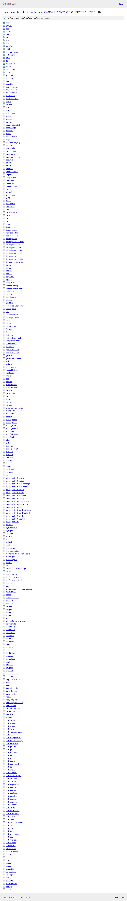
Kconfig (9, 417)
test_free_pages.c (13, 752)
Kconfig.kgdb (11, 431)
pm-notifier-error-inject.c (16, 621)
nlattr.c (8, 571)
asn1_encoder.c (12, 90)
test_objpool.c (11, 802)
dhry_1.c (9, 271)
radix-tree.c (10, 627)
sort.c (8, 682)
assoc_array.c (11, 93)
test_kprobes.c (11, 772)
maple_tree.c (11, 545)
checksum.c (10, 154)
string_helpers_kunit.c (14, 702)
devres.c (9, 265)
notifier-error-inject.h (14, 580)
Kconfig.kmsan (12, 434)
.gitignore (9, 75)
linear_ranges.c (12, 463)
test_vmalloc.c (11, 840)
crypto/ (9, 25)
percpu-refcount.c (13, 609)
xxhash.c (9, 889)
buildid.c (9, 145)
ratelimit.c (10, 635)
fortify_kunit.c (11, 344)
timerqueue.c (11, 848)
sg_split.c (9, 668)
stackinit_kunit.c (12, 688)
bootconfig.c (11, 128)
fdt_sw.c (9, 329)
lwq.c (8, 539)
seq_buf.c (9, 662)
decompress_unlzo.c (14, 253)
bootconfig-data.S (13, 125)
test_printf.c (10, 808)
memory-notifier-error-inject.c (18, 554)
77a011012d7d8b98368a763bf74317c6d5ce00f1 (68, 12)
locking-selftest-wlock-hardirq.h (18, 510)
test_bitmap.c (11, 723)
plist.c (8, 618)
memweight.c (11, 559)
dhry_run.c (10, 276)
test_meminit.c (11, 790)
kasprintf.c (10, 414)
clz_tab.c (9, 166)
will (33, 12)
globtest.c (10, 364)
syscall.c (9, 717)
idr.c (7, 379)
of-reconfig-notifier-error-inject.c (19, 589)
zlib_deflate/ (10, 63)
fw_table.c (10, 346)
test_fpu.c (10, 749)
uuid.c (8, 878)
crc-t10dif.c (10, 195)
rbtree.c (9, 638)
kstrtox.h (9, 454)
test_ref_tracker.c (12, 810)
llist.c (8, 475)
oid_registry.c (11, 592)
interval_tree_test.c (13, 387)
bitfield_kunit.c (11, 113)
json (123, 897)
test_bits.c (10, 729)
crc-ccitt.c (9, 189)
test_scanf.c (10, 816)
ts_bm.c (9, 854)
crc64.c (8, 215)
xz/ (7, 60)
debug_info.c (11, 227)
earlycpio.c (10, 291)
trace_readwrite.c (12, 851)
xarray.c (9, 886)
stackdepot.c (11, 685)
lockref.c (9, 524)
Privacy (22, 897)
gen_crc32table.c (12, 349)
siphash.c (9, 670)
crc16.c (8, 198)
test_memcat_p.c (12, 787)
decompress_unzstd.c (14, 259)
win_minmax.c (11, 883)
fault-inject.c (11, 308)
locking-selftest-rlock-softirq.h (18, 487)
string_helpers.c (12, 700)
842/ (7, 23)
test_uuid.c (10, 837)
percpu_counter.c (12, 612)
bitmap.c (9, 119)
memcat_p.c (11, 548)
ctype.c (8, 224)
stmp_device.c (11, 691)
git (27, 12)
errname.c (10, 294)
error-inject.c (11, 297)
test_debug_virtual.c (13, 738)
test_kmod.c (11, 770)
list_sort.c (9, 472)
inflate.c (9, 381)
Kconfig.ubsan (11, 437)
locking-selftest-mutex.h (15, 481)
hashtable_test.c (12, 370)
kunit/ (8, 34)
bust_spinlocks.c (12, 148)
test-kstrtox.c (11, 720)
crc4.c (8, 209)
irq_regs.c (9, 405)
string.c (9, 697)
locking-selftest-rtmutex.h (16, 495)
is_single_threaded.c (14, 411)
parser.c (9, 606)
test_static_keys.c (13, 825)
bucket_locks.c (11, 136)
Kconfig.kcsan (11, 425)
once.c (8, 595)
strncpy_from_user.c (14, 708)
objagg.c (9, 583)
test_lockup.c (11, 781)
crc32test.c (10, 206)
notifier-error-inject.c (14, 577)
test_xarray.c (11, 843)
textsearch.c (11, 845)
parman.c (9, 603)
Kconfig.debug (11, 419)
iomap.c (9, 390)
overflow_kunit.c (12, 597)
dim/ (7, 28)
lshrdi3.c (9, 536)
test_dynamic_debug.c (14, 740)
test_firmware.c (12, 743)
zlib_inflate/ (10, 69)
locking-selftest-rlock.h (15, 489)
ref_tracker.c (11, 647)
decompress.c (11, 238)
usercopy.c (10, 875)
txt (116, 897)
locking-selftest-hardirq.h (16, 478)
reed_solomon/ (12, 52)
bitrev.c (9, 122)
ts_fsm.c (9, 857)
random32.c (10, 632)
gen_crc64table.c (12, 352)
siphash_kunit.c (12, 673)
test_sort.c (10, 819)
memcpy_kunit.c (12, 551)
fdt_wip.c (9, 332)
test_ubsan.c (11, 831)
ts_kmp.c (9, 860)
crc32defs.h (10, 204)
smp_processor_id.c (13, 679)
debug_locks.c (11, 230)
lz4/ (7, 37)
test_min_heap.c (12, 793)
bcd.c (8, 107)
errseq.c (9, 300)
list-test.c (9, 466)
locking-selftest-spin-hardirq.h (17, 501)
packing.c (9, 600)
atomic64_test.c (12, 98)
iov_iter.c (9, 399)
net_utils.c (10, 565)
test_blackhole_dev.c (14, 732)
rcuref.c (9, 644)
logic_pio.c (10, 530)
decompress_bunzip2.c (15, 241)
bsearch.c (9, 131)
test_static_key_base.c (14, 822)
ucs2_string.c (11, 872)
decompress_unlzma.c (15, 250)
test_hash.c (10, 755)
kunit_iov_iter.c (11, 457)
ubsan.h (9, 866)
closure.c (9, 160)
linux (5, 12)
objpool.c (9, 586)
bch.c (8, 110)
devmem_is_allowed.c (14, 262)
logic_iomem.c (11, 527)
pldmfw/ (9, 46)
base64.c (9, 104)
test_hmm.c (10, 761)
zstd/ (8, 72)
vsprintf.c (9, 881)
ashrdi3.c (9, 84)
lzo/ (7, 40)
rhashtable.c (11, 653)
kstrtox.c (9, 451)
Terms (28, 897)
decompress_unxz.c (13, 256)
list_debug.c (10, 469)
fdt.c (7, 311)
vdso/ (8, 58)
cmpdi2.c (9, 174)
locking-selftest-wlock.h (15, 516)
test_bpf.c (10, 735)
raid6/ (8, 49)
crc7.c (8, 218)
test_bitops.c (11, 726)
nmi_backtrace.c (12, 574)
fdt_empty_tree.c (12, 317)
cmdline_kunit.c (12, 171)
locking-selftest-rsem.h (15, 492)
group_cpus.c (11, 367)
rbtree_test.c (11, 641)
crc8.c (8, 221)
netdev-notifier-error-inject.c (17, 568)
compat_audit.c (12, 177)
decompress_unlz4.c (14, 247)
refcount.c (10, 650)
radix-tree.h (10, 629)
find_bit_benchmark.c (14, 338)
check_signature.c (13, 151)
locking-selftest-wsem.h (15, 519)
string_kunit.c (11, 705)
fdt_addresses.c (12, 314)
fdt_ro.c (9, 320)
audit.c (8, 101)
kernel (20, 12)
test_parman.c (11, 805)
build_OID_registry (13, 142)
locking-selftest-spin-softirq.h (17, 504)
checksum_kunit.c (13, 157)
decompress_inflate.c (14, 244)
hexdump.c (10, 373)
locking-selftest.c (12, 522)
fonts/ (8, 31)
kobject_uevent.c (12, 449)
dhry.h (8, 268)
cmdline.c (9, 168)
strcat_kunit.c (11, 694)
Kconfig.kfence (12, 428)
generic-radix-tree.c (13, 358)
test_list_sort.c (11, 778)
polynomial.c (11, 624)
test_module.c (11, 796)
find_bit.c (9, 335)
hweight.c (9, 376)
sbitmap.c (10, 656)
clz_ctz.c (9, 163)
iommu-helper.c (12, 396)
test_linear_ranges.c (13, 775)
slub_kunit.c (10, 676)
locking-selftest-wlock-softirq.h (18, 513)
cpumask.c (10, 183)
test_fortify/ (10, 55)
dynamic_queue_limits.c (15, 288)
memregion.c (11, 557)
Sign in (122, 4)
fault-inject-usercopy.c (15, 306)
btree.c (8, 133)
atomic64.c (10, 95)
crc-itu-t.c (9, 192)
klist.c (8, 443)
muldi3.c (9, 562)
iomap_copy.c (11, 393)
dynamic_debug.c (12, 285)
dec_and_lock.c (12, 236)
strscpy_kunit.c (11, 714)
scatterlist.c (10, 659)
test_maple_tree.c (13, 784)
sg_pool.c (9, 665)
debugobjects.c (12, 233)
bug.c (8, 139)
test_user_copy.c (12, 834)
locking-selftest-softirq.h (15, 498)
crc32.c (8, 201)
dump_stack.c (11, 282)
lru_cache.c (10, 533)
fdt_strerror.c (11, 326)
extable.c (9, 303)
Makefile (9, 542)
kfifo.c (8, 440)
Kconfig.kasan (11, 422)
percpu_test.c (11, 615)
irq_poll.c (9, 402)
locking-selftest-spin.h (14, 507)
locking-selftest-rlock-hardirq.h (18, 484)
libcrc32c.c (10, 460)
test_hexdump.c (12, 758)
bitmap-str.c (10, 116)
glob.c (8, 361)
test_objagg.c (11, 799)
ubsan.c (9, 863)
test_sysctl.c (10, 828)
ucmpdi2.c (10, 869)
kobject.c (9, 446)
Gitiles (15, 897)
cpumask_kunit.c (12, 186)
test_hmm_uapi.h (12, 764)
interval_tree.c (11, 384)
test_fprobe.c (11, 746)
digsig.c (9, 279)
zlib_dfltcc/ (10, 66)
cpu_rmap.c (10, 180)
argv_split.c (10, 78)
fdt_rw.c (9, 323)
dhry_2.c (9, 274)
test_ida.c (9, 767)
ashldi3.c (9, 81)
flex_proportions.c (13, 341)
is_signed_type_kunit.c (14, 408)
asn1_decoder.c (12, 87)
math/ (8, 43)
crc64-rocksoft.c (12, 212)
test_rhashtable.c (12, 813)
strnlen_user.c (11, 711)
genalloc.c (10, 355)
